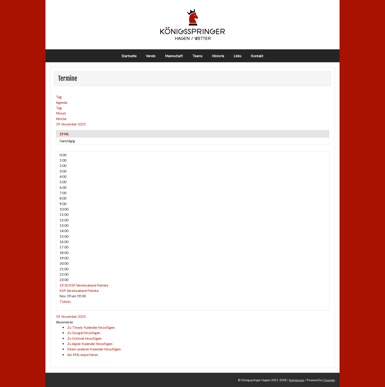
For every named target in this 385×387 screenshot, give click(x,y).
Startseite (129, 56)
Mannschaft (174, 56)
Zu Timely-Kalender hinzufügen (91, 327)
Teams (197, 56)
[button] (64, 322)
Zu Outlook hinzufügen (84, 338)
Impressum (296, 380)
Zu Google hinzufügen (83, 333)
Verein (151, 56)
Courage (329, 380)
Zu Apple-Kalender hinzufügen (90, 344)
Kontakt (257, 56)
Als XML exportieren (82, 355)
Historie (218, 56)
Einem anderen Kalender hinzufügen (94, 349)
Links (238, 56)
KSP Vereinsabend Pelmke (79, 291)
